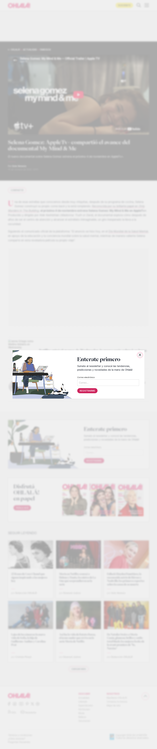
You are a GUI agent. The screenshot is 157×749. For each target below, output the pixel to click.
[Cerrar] (140, 355)
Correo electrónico (86, 377)
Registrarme (87, 391)
